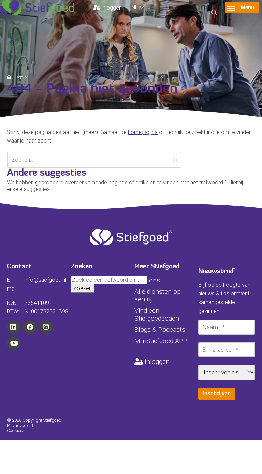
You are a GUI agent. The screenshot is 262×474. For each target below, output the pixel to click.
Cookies (15, 430)
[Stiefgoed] (41, 7)
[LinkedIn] (13, 327)
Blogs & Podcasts (159, 330)
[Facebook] (30, 327)
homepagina (143, 132)
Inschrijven (217, 394)
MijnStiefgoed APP (160, 341)
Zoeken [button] (82, 288)
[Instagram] (46, 327)
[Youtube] (13, 343)
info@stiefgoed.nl (45, 280)
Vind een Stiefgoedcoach (156, 314)
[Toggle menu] (242, 7)
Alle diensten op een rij (157, 295)
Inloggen (111, 7)
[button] (175, 160)
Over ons (147, 280)
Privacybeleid (20, 425)
